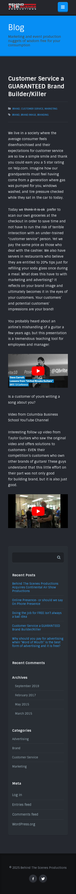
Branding (43, 114)
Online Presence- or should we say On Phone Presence (37, 602)
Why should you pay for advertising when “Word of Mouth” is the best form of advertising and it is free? (37, 642)
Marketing (51, 108)
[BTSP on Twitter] (43, 879)
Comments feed (25, 814)
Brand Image (28, 114)
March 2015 (23, 713)
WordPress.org (23, 824)
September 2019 (27, 686)
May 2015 (22, 704)
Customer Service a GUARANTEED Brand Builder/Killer (36, 627)
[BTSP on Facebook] (33, 879)
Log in (17, 795)
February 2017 (25, 695)
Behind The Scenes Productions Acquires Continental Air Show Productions (35, 587)
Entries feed (21, 805)
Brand (16, 108)
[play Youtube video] (38, 371)
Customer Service (32, 108)
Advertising (20, 739)
